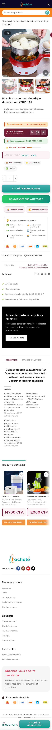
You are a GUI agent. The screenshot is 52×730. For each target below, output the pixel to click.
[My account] (48, 4)
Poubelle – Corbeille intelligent (10, 498)
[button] (5, 53)
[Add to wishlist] (21, 474)
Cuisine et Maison (26, 268)
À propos (6, 588)
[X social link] (38, 274)
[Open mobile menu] (3, 4)
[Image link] (19, 558)
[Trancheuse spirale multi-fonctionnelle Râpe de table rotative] (38, 482)
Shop (4, 21)
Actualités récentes (10, 659)
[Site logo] (26, 4)
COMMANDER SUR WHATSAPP (26, 199)
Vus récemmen (9, 621)
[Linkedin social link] (45, 274)
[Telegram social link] (49, 274)
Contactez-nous (9, 607)
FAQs (4, 593)
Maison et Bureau (41, 268)
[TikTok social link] (33, 568)
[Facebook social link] (35, 274)
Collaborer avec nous (12, 602)
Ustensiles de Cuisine (36, 505)
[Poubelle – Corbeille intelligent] (13, 482)
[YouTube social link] (28, 568)
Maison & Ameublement (12, 500)
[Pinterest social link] (42, 274)
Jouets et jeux (8, 640)
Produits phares (9, 626)
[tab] (12, 360)
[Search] (47, 12)
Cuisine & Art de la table (37, 265)
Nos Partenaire (8, 597)
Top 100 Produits (9, 631)
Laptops (6, 635)
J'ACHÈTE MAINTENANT (26, 188)
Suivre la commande (11, 654)
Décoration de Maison (11, 502)
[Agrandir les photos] (46, 73)
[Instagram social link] (23, 568)
